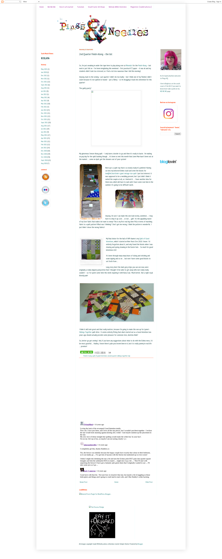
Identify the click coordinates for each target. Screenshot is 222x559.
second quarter (112, 356)
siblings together (122, 356)
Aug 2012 (44, 88)
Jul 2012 (43, 91)
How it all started (66, 7)
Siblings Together (85, 332)
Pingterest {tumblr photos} (141, 7)
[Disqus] (116, 389)
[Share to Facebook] (102, 352)
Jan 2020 (44, 72)
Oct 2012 (44, 81)
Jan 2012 (44, 110)
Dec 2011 (44, 113)
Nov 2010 (44, 154)
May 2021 (44, 69)
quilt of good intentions (99, 356)
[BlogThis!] (98, 352)
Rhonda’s (129, 65)
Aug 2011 (44, 125)
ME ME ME (163, 91)
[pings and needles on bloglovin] (168, 163)
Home (41, 7)
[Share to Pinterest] (104, 352)
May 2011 (44, 135)
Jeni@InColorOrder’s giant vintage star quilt (120, 173)
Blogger (140, 544)
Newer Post (83, 482)
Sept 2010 (44, 160)
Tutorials (80, 7)
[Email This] (96, 352)
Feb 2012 (44, 107)
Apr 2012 (44, 100)
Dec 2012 (44, 75)
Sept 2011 (44, 122)
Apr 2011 (44, 138)
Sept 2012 (44, 85)
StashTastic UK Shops (96, 7)
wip (129, 356)
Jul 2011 (43, 129)
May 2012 (44, 97)
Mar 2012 (44, 103)
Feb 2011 (44, 144)
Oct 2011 (44, 119)
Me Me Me (52, 7)
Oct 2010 (44, 157)
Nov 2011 (44, 116)
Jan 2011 (44, 147)
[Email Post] (109, 352)
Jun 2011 (44, 132)
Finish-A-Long (87, 356)
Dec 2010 (44, 151)
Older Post (149, 482)
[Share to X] (100, 352)
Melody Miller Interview (118, 7)
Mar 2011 (44, 141)
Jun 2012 (44, 94)
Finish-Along (142, 65)
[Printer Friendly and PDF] (86, 352)
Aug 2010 (44, 163)
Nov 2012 (44, 78)
